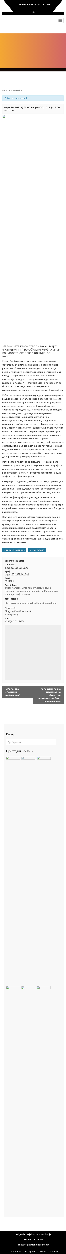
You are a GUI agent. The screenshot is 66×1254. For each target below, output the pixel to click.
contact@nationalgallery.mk (33, 1244)
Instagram (30, 1251)
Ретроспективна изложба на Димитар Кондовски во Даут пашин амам (49, 694)
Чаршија (10, 594)
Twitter (42, 1251)
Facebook (16, 1251)
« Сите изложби (12, 90)
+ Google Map (11, 614)
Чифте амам (23, 594)
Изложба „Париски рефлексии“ (12, 691)
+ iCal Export (37, 550)
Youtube (54, 1251)
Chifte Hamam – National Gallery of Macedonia (30, 603)
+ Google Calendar (14, 550)
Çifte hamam (29, 587)
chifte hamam (12, 587)
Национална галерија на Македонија (37, 591)
